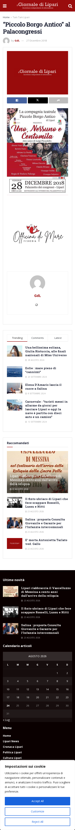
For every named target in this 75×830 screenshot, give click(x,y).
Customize (37, 811)
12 (27, 689)
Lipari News (11, 741)
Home (6, 17)
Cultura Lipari (12, 758)
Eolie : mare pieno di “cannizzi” (40, 370)
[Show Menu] (5, 5)
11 (17, 689)
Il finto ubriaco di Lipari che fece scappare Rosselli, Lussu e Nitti (46, 502)
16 (67, 689)
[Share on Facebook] (17, 100)
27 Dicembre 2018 (36, 40)
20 (37, 697)
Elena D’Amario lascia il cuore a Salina (43, 386)
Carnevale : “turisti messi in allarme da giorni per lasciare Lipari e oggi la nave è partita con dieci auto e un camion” (46, 409)
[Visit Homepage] (37, 6)
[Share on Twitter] (38, 100)
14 (47, 689)
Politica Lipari (12, 752)
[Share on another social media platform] (58, 100)
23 (67, 697)
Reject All (37, 821)
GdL (17, 40)
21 (47, 697)
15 (57, 689)
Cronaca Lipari (13, 747)
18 (17, 697)
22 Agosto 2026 (35, 548)
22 (57, 697)
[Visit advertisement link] (37, 235)
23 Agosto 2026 (20, 489)
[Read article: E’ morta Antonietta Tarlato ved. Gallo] (14, 543)
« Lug (6, 720)
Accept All (38, 801)
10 (8, 689)
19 (27, 697)
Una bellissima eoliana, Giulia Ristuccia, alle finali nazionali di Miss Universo (46, 351)
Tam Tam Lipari (21, 17)
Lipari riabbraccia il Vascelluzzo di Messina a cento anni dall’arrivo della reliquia (35, 480)
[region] (37, 795)
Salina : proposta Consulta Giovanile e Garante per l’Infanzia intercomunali (45, 523)
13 (37, 689)
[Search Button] (70, 5)
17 (8, 697)
